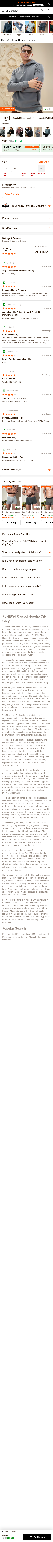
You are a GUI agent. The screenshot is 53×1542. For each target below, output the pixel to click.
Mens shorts (34, 937)
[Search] (42, 10)
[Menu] (3, 10)
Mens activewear (40, 934)
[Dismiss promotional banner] (49, 4)
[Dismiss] (49, 17)
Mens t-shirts (21, 937)
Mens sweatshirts (24, 934)
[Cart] (48, 10)
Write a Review (41, 251)
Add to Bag (11, 522)
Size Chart (44, 161)
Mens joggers (8, 937)
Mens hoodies (8, 934)
